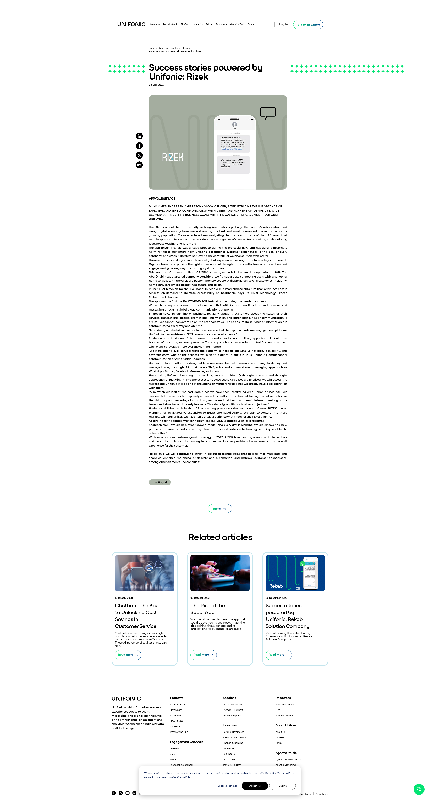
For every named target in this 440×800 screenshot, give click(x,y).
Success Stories (284, 715)
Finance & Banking (233, 743)
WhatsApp (176, 748)
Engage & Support (233, 710)
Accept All (255, 785)
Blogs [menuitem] (185, 48)
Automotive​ (229, 759)
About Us (280, 732)
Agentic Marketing (286, 765)
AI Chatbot (176, 715)
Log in (283, 24)
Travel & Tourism (232, 765)
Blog (278, 710)
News (279, 743)
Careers (280, 737)
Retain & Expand (232, 715)
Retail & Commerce (233, 732)
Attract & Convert (232, 704)
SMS (172, 754)
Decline (283, 785)
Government (229, 748)
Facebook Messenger (181, 765)
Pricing (209, 24)
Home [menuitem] (152, 48)
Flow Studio (176, 721)
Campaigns (176, 710)
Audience (175, 726)
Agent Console (178, 704)
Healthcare (229, 754)
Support (252, 24)
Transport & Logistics (234, 737)
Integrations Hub (179, 732)
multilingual (160, 482)
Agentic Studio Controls (289, 759)
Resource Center (285, 704)
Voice (173, 759)
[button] (138, 721)
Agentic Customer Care (288, 770)
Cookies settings (227, 785)
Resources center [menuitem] (168, 48)
